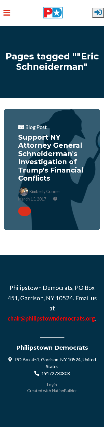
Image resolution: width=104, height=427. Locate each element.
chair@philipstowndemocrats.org (51, 318)
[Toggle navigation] (7, 13)
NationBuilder (64, 390)
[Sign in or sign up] (98, 13)
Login (52, 384)
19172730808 (55, 373)
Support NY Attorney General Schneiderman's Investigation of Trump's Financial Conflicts (50, 157)
